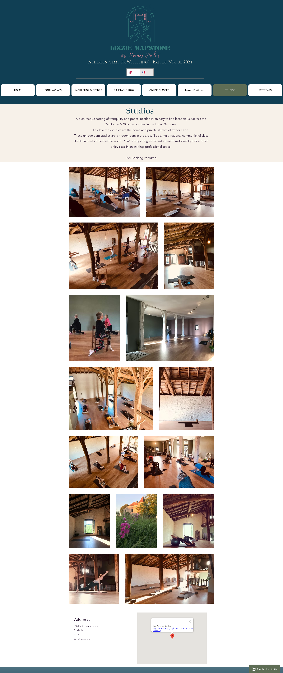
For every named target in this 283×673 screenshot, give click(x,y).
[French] (147, 72)
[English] (133, 72)
